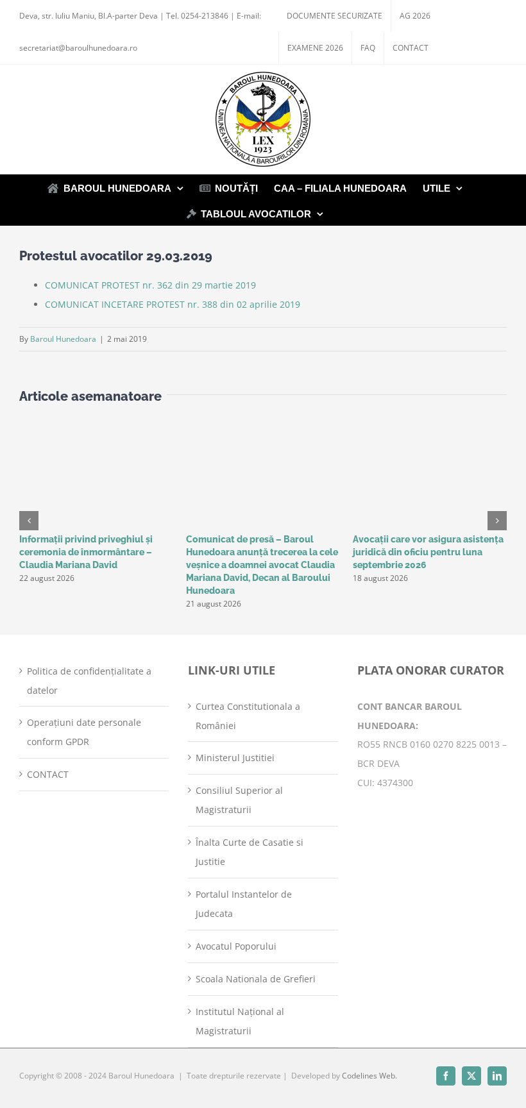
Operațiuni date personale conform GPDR (84, 732)
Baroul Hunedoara (63, 338)
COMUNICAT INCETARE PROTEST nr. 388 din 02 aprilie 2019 (172, 304)
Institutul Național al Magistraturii (240, 1021)
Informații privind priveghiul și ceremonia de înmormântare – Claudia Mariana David (86, 552)
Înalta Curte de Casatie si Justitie (249, 852)
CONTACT (48, 774)
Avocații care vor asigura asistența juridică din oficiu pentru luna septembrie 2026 (428, 552)
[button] (28, 520)
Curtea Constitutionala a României (248, 716)
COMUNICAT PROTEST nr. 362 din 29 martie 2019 (150, 285)
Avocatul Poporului (236, 946)
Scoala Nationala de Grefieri (256, 979)
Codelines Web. (369, 1075)
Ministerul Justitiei (235, 757)
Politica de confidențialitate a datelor (89, 680)
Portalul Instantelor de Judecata (244, 903)
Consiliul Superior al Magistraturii (239, 800)
